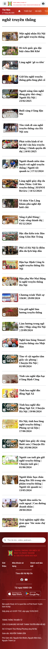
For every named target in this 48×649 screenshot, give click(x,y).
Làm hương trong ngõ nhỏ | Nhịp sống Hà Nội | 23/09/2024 (32, 327)
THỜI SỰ (28, 11)
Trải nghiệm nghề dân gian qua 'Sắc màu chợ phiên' (32, 523)
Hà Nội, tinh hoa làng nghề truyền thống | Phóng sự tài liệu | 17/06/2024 (31, 426)
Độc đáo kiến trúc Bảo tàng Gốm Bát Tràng (32, 235)
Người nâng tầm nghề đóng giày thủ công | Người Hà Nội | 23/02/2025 (31, 95)
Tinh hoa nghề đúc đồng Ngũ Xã (29, 392)
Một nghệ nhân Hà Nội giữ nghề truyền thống (32, 35)
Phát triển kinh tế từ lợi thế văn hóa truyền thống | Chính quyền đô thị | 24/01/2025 (32, 146)
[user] (43, 3)
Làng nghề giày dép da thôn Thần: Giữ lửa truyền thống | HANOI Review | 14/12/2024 (32, 185)
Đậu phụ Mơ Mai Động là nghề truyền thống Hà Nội (32, 281)
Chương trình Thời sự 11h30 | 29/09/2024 (31, 296)
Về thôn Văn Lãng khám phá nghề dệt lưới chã (30, 204)
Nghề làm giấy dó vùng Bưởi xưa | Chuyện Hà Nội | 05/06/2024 (32, 444)
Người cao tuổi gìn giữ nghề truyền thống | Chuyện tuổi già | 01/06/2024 (32, 462)
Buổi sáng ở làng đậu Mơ (31, 112)
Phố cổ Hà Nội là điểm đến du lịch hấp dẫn (32, 249)
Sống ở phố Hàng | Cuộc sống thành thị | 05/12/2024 (31, 220)
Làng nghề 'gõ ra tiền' (31, 62)
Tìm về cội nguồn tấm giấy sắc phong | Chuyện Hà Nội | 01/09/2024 (31, 361)
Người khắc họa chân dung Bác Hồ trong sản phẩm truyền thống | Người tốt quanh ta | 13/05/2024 (32, 483)
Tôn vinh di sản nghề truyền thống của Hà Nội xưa (31, 128)
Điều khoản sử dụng (18, 564)
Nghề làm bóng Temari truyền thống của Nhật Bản (32, 343)
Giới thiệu (4, 564)
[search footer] (5, 540)
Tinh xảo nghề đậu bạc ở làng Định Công (32, 378)
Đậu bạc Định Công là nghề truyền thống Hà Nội (31, 265)
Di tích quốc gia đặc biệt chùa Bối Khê (30, 49)
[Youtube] (26, 580)
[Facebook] (22, 580)
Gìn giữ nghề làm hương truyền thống (30, 311)
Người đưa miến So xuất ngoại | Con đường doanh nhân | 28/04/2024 (32, 504)
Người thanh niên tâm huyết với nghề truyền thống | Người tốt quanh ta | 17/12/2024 (31, 166)
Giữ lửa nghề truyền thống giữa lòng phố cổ (32, 78)
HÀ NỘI (38, 11)
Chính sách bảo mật (36, 564)
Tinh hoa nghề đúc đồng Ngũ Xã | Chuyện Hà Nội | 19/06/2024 (32, 408)
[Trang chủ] (19, 11)
